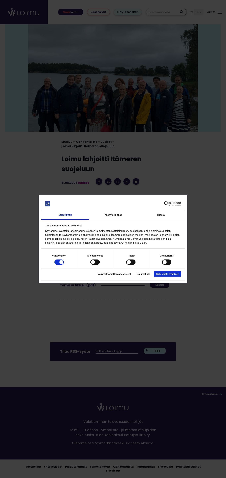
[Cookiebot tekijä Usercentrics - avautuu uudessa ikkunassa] (166, 203)
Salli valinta (143, 273)
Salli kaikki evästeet (167, 273)
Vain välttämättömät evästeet (114, 273)
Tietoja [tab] (161, 214)
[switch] (95, 262)
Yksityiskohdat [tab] (113, 214)
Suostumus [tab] (65, 214)
